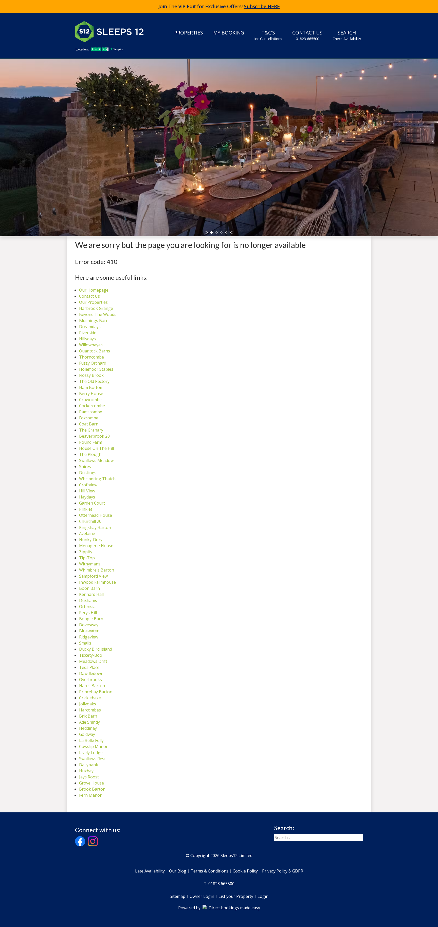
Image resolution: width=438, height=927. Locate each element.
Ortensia (87, 606)
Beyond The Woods (97, 314)
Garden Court (92, 503)
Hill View (87, 491)
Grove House (91, 783)
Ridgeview (88, 637)
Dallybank (88, 765)
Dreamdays (90, 326)
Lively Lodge (91, 752)
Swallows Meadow (96, 460)
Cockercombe (92, 405)
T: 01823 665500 (219, 883)
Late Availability (150, 871)
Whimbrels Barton (96, 570)
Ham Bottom (91, 387)
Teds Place (89, 667)
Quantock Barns (94, 351)
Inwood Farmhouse (97, 582)
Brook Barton (92, 789)
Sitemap (177, 896)
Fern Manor (90, 795)
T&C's (268, 35)
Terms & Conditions (209, 871)
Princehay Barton (95, 691)
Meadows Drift (93, 661)
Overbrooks (90, 679)
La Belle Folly (91, 740)
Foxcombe (88, 418)
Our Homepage (93, 290)
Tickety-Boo (90, 655)
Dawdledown (91, 673)
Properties (188, 32)
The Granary (91, 430)
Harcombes (90, 710)
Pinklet (85, 509)
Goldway (87, 734)
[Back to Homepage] (113, 31)
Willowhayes (91, 345)
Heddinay (88, 728)
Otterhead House (95, 515)
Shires (85, 466)
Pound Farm (90, 442)
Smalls (85, 643)
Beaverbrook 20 (94, 436)
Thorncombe (91, 357)
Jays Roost (89, 777)
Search (347, 35)
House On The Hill (96, 448)
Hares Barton (92, 685)
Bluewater (89, 631)
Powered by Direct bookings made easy (219, 908)
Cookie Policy (245, 871)
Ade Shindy (89, 722)
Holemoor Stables (96, 369)
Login (263, 896)
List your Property (235, 896)
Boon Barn (89, 588)
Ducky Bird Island (95, 649)
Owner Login (202, 896)
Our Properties (93, 302)
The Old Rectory (94, 381)
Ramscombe (90, 412)
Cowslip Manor (93, 746)
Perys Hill (88, 612)
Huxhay (86, 771)
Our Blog (177, 871)
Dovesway (88, 625)
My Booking (228, 32)
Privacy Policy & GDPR (282, 871)
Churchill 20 (90, 521)
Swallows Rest (92, 758)
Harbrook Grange (96, 308)
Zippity (85, 552)
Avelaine (87, 533)
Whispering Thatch (97, 479)
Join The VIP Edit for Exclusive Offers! (219, 6)
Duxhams (88, 600)
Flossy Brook (91, 375)
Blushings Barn (93, 320)
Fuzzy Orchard (92, 363)
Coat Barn (88, 424)
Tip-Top (87, 558)
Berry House (91, 393)
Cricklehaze (90, 698)
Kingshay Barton (95, 527)
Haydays (87, 497)
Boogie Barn (91, 618)
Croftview (88, 485)
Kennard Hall (91, 594)
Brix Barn (88, 716)
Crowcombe (90, 399)
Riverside (87, 332)
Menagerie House (96, 545)
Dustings (87, 472)
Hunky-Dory (90, 539)
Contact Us (307, 35)
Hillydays (87, 339)
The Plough (90, 454)
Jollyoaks (87, 704)
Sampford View (93, 576)
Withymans (89, 564)
